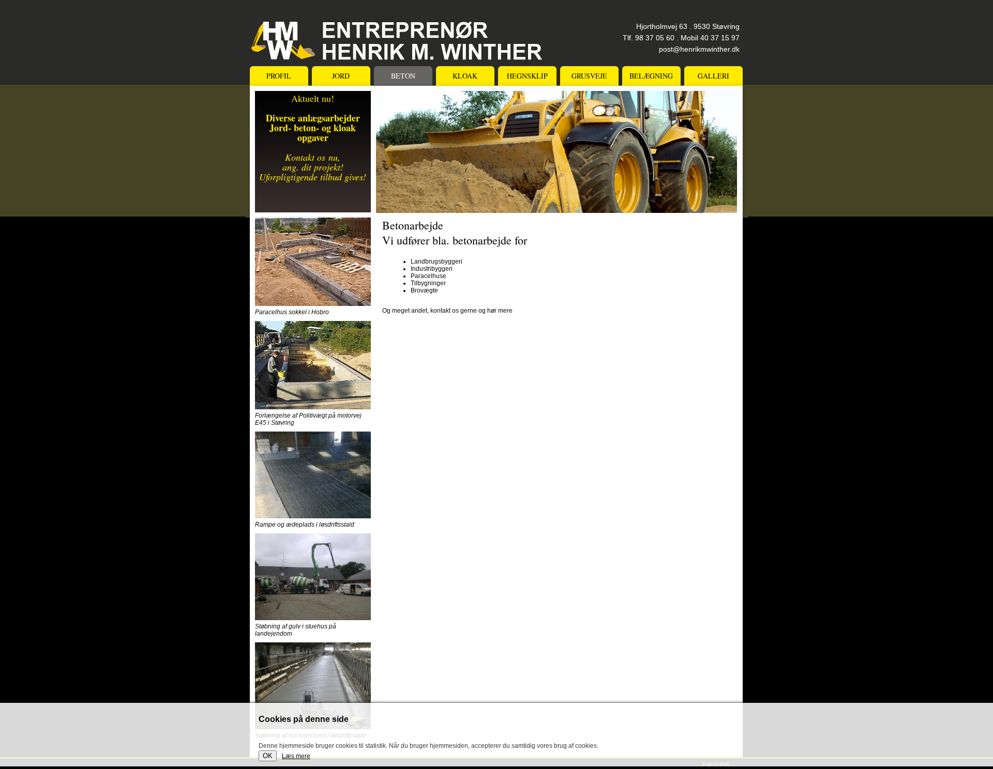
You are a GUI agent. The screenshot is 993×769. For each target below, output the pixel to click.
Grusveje (589, 76)
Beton (403, 76)
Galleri (713, 76)
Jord (341, 76)
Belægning (651, 76)
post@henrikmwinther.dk (699, 49)
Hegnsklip (527, 76)
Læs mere (296, 756)
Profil (278, 76)
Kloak (465, 76)
